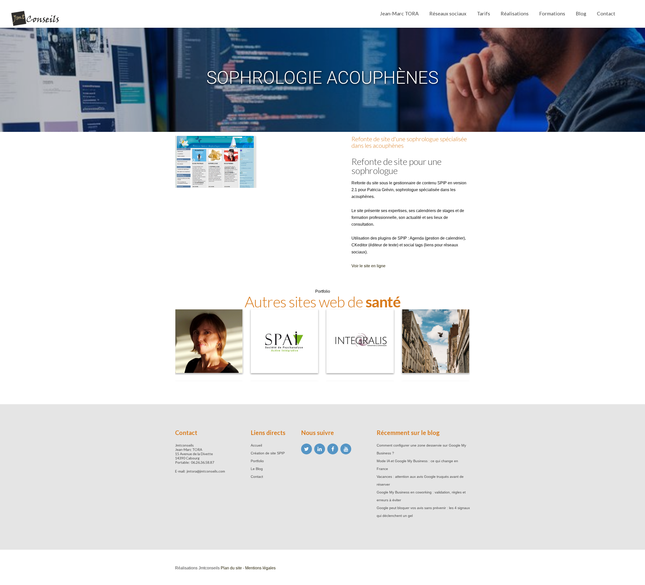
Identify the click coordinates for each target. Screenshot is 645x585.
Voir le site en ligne (368, 266)
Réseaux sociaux (447, 13)
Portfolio (257, 461)
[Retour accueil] (35, 19)
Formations (552, 13)
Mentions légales (260, 568)
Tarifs (483, 13)
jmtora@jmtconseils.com (206, 471)
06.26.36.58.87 (202, 462)
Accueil (256, 445)
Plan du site (231, 568)
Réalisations (515, 13)
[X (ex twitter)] (306, 449)
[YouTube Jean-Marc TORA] (345, 449)
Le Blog (257, 469)
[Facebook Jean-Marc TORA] (332, 449)
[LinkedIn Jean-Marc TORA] (319, 449)
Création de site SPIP (268, 453)
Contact (606, 13)
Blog (581, 13)
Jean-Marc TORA (399, 13)
